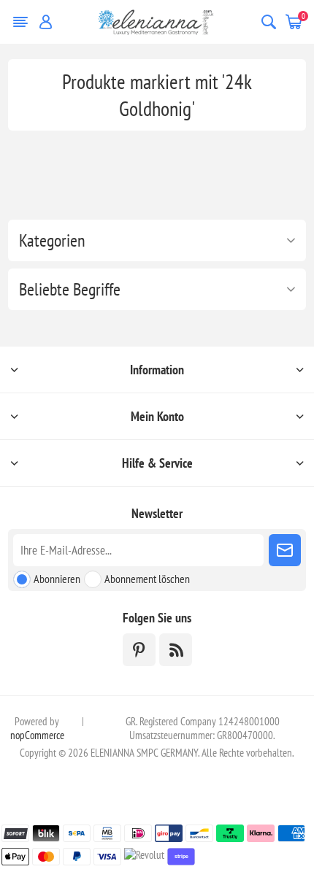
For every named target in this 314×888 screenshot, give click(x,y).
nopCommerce (37, 735)
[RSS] (175, 649)
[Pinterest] (139, 649)
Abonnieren (57, 578)
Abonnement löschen (147, 578)
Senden (285, 550)
